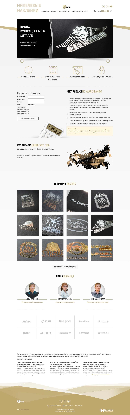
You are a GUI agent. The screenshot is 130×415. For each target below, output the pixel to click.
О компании (76, 11)
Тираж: (19, 102)
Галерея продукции (64, 11)
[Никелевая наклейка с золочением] (28, 250)
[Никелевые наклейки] (28, 201)
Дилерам (53, 11)
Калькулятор (45, 11)
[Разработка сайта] (106, 410)
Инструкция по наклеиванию (101, 375)
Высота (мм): (21, 96)
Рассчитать (21, 107)
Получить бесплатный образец (65, 267)
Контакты (84, 11)
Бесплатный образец (27, 118)
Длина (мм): (20, 99)
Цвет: (19, 104)
